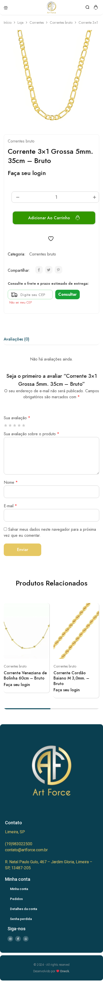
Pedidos (16, 899)
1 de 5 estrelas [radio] (6, 425)
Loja (21, 22)
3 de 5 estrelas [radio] (15, 425)
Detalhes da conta (23, 909)
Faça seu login (27, 172)
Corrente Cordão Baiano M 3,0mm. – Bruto (71, 678)
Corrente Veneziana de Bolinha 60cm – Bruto (25, 675)
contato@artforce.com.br (26, 850)
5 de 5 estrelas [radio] (24, 425)
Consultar (67, 294)
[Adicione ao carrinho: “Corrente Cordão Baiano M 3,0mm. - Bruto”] (93, 609)
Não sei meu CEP (20, 302)
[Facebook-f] (18, 939)
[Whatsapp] (25, 939)
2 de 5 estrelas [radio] (10, 425)
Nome (11, 482)
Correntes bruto (61, 22)
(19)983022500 (18, 844)
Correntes (37, 22)
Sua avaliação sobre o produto (31, 434)
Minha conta (19, 889)
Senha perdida (21, 919)
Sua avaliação (17, 418)
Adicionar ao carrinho (49, 218)
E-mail (10, 506)
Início (8, 22)
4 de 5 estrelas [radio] (19, 425)
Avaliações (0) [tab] (16, 339)
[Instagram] (10, 939)
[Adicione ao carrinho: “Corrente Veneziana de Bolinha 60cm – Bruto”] (43, 609)
